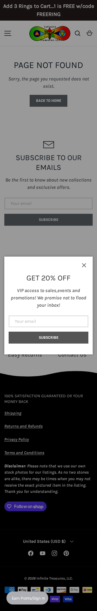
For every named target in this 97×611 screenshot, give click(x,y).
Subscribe (48, 337)
